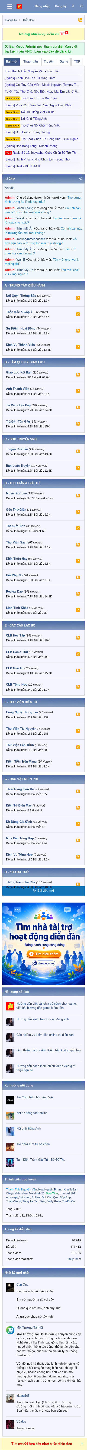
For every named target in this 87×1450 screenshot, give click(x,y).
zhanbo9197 (67, 1193)
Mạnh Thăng (24, 208)
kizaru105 (22, 1395)
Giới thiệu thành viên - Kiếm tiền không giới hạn (48, 1050)
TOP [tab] (77, 61)
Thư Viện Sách (16, 542)
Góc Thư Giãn (16, 509)
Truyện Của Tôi (17, 449)
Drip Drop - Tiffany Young (27, 132)
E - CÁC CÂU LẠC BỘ (20, 625)
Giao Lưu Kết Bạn (19, 372)
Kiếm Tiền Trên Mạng (21, 761)
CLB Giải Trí (14, 668)
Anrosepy (12, 1197)
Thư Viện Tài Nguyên (21, 728)
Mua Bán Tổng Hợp (20, 838)
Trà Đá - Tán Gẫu (18, 421)
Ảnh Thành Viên (17, 388)
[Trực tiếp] (73, 6)
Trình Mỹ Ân (24, 228)
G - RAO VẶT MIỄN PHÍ (21, 779)
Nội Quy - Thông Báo (21, 295)
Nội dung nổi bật (17, 991)
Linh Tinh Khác (17, 608)
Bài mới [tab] (11, 61)
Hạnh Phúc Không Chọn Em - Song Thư (37, 159)
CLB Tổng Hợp (16, 684)
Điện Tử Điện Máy (19, 805)
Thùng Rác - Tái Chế (20, 882)
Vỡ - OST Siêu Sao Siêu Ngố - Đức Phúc (38, 105)
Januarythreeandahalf (30, 239)
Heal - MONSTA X (22, 166)
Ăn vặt (9, 188)
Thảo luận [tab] (30, 61)
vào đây (48, 51)
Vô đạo (21, 1421)
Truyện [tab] (49, 61)
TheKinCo (68, 1201)
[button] (80, 178)
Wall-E (20, 218)
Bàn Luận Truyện (18, 465)
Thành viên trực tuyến (20, 1179)
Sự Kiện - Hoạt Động (20, 328)
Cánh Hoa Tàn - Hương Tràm (30, 78)
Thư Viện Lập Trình (20, 745)
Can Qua (52, 1197)
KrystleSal (70, 1189)
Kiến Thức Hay (16, 558)
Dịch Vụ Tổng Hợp (19, 854)
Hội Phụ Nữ (14, 575)
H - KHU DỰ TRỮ (17, 872)
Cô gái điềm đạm (17, 1193)
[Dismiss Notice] (82, 1444)
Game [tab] (64, 61)
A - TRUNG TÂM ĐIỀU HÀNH (25, 285)
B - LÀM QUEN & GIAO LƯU (25, 362)
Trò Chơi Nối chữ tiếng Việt (33, 125)
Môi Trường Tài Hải (29, 1327)
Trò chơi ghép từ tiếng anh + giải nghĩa (42, 139)
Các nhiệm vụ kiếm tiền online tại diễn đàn (45, 1035)
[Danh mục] (9, 6)
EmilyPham (53, 1201)
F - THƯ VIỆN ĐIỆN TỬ (21, 702)
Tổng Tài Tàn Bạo (34, 1201)
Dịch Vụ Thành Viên (20, 345)
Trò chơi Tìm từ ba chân (31, 98)
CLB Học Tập (15, 635)
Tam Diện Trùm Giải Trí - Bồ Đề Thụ (40, 1159)
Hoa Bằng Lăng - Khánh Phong (31, 146)
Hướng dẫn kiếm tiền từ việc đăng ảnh (42, 1019)
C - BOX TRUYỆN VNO (21, 439)
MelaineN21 (37, 1193)
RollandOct (39, 1197)
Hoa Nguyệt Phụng (50, 1189)
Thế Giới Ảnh (15, 526)
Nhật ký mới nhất (17, 1272)
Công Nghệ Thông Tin (22, 712)
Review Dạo (14, 591)
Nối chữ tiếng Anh (26, 118)
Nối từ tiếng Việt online (30, 112)
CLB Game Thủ (17, 652)
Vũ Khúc (24, 1197)
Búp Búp (65, 1197)
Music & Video (16, 493)
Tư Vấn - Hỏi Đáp (18, 405)
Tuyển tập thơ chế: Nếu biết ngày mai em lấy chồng (42, 91)
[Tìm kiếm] (81, 6)
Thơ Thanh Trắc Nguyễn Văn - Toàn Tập (32, 71)
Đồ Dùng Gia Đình (19, 821)
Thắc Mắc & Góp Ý (19, 312)
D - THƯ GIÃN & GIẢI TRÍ (22, 483)
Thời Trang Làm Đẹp (20, 789)
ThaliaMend (13, 1201)
